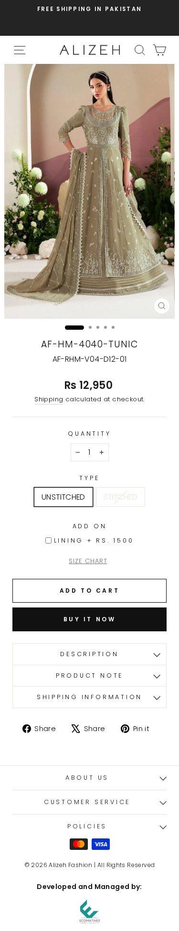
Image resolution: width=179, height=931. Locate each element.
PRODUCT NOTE (89, 675)
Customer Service (87, 802)
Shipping (48, 399)
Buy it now (89, 619)
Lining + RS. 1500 (94, 540)
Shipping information (89, 697)
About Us (87, 778)
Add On (90, 526)
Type (89, 478)
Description (89, 654)
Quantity (89, 433)
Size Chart (88, 560)
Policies (87, 826)
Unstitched (63, 497)
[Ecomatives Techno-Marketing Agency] (89, 911)
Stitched (120, 497)
